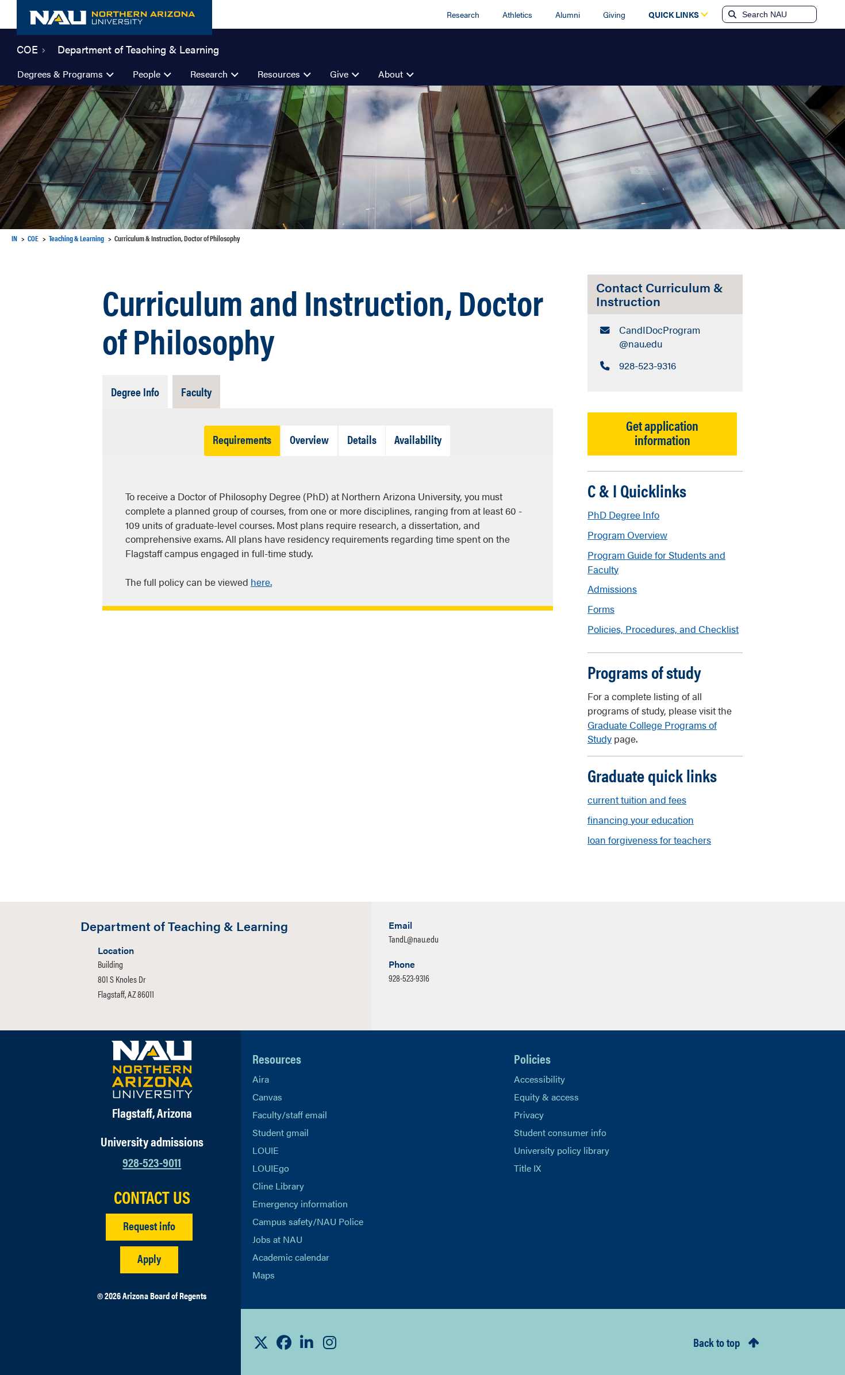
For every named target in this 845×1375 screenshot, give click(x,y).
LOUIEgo (270, 1167)
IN (14, 238)
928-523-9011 (151, 1162)
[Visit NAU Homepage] (152, 1069)
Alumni (567, 14)
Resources (279, 73)
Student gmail (280, 1132)
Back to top (716, 1342)
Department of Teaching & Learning (138, 48)
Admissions (612, 589)
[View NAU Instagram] (329, 1342)
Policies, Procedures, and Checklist (663, 629)
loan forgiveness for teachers (649, 840)
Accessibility (539, 1078)
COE (27, 48)
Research (463, 14)
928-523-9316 (409, 977)
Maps (263, 1274)
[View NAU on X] (260, 1342)
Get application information (662, 432)
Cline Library (278, 1185)
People (146, 73)
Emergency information (300, 1203)
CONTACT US (152, 1197)
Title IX (527, 1167)
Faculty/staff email (289, 1114)
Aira (260, 1078)
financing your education (640, 819)
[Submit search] (731, 14)
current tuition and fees (636, 799)
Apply (149, 1258)
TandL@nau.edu (414, 938)
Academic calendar (290, 1257)
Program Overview (627, 535)
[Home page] (114, 17)
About (390, 73)
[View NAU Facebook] (283, 1342)
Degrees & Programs (60, 73)
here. (261, 582)
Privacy (529, 1114)
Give (339, 73)
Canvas (267, 1096)
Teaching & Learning (76, 238)
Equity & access (546, 1096)
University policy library (561, 1150)
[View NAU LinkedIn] (306, 1342)
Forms (600, 609)
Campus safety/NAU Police (307, 1221)
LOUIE (265, 1150)
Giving (614, 14)
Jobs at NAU (277, 1239)
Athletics (517, 14)
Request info (149, 1225)
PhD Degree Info (623, 515)
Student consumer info (560, 1132)
